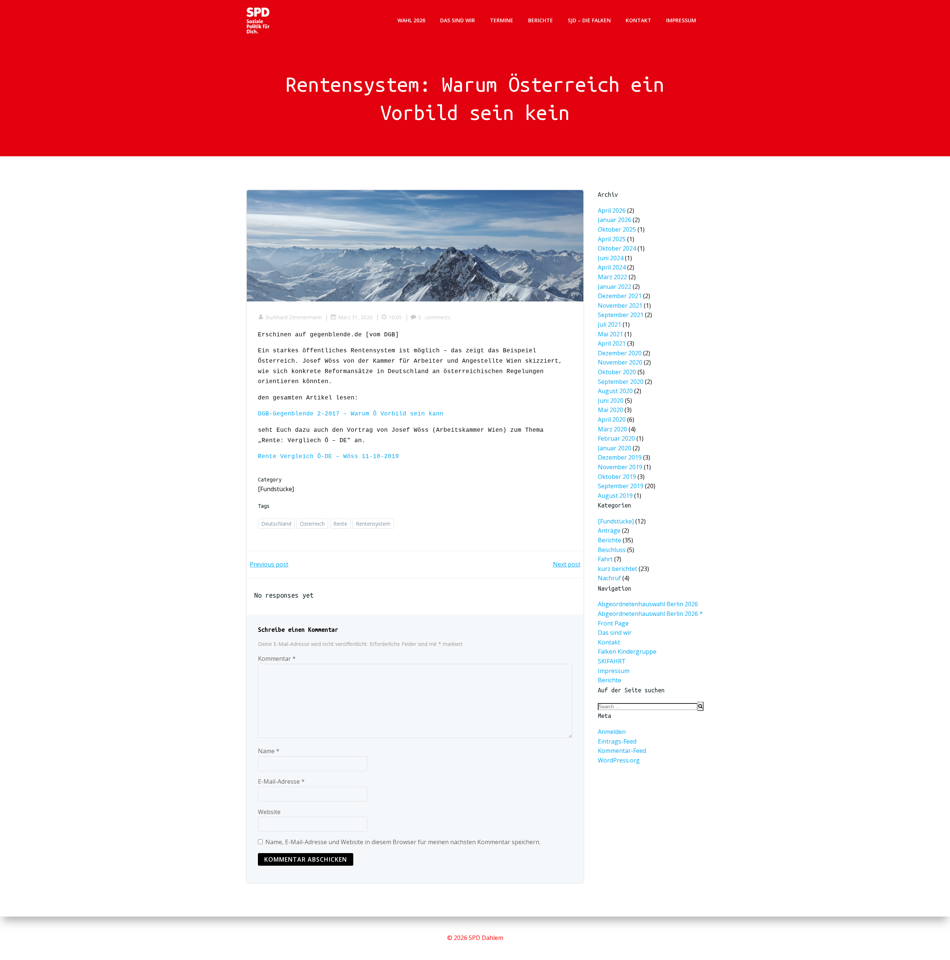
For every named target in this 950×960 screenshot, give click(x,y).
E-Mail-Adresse (281, 781)
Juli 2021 (609, 324)
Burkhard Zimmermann (294, 317)
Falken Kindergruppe (627, 651)
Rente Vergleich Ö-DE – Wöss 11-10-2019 (328, 456)
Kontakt (638, 20)
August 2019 (615, 496)
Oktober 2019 (617, 477)
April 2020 (612, 419)
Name (268, 751)
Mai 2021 (610, 334)
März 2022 (612, 277)
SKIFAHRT (612, 661)
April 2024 (612, 268)
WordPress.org (619, 760)
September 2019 (620, 486)
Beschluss (612, 550)
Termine (501, 20)
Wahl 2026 (411, 20)
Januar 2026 (614, 220)
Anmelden (612, 732)
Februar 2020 (616, 438)
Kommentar (277, 658)
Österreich (312, 523)
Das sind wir (457, 20)
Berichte (540, 20)
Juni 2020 (610, 400)
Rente (340, 523)
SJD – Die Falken (589, 20)
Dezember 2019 (620, 458)
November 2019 (620, 467)
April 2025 (612, 239)
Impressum (681, 20)
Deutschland (276, 523)
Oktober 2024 (617, 248)
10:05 (395, 317)
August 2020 (615, 391)
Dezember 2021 (620, 296)
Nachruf (609, 578)
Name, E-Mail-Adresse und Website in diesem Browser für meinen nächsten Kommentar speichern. (402, 842)
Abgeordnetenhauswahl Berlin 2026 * (650, 614)
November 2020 (620, 363)
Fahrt (605, 559)
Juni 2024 (610, 258)
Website (269, 812)
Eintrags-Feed (617, 741)
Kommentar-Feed (622, 751)
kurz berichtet (617, 569)
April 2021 (612, 343)
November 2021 (620, 305)
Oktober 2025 (617, 229)
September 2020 (620, 382)
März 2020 (612, 429)
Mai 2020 (610, 410)
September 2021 (620, 315)
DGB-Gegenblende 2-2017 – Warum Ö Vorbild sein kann (350, 414)
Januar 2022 (614, 287)
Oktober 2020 (617, 372)
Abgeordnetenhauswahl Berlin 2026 (648, 604)
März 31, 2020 (355, 317)
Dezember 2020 (620, 353)
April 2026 (612, 210)
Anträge (609, 531)
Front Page (613, 623)
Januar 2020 (614, 448)
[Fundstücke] (276, 489)
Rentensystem (373, 523)
